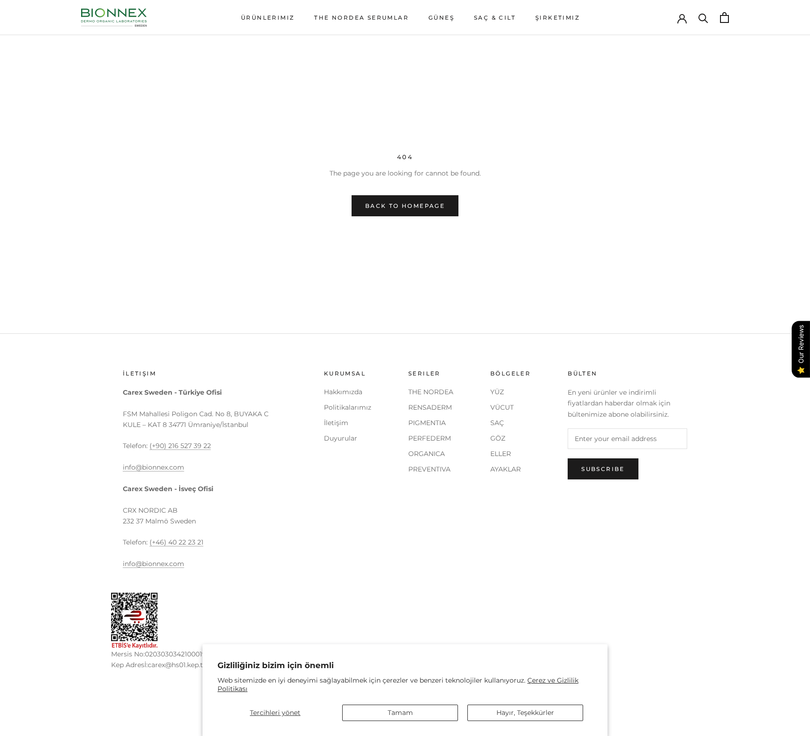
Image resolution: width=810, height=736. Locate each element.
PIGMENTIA (427, 423)
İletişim (336, 423)
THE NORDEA (430, 392)
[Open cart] (724, 17)
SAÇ (497, 423)
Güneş (441, 17)
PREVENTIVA (429, 469)
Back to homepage (405, 205)
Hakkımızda (343, 392)
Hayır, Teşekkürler (525, 712)
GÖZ (497, 438)
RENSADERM (430, 407)
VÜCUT (502, 407)
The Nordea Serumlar (361, 17)
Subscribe (603, 468)
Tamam (400, 712)
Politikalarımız (347, 407)
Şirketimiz (557, 17)
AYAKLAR (505, 469)
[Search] (703, 17)
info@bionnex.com (153, 467)
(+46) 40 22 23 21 (176, 542)
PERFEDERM (429, 438)
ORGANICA (426, 453)
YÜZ (497, 392)
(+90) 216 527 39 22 (180, 446)
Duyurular (340, 438)
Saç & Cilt (495, 17)
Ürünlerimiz (267, 17)
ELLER (500, 453)
